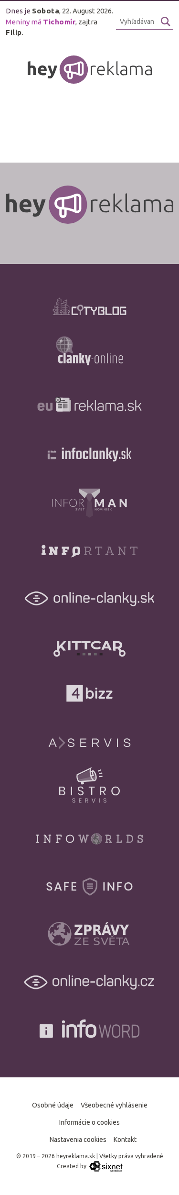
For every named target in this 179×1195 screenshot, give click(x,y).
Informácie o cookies (89, 1122)
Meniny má (40, 22)
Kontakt (125, 1139)
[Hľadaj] (165, 21)
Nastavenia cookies (78, 1139)
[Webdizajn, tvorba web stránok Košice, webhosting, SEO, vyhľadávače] (105, 1166)
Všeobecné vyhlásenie (114, 1105)
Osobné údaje (53, 1105)
